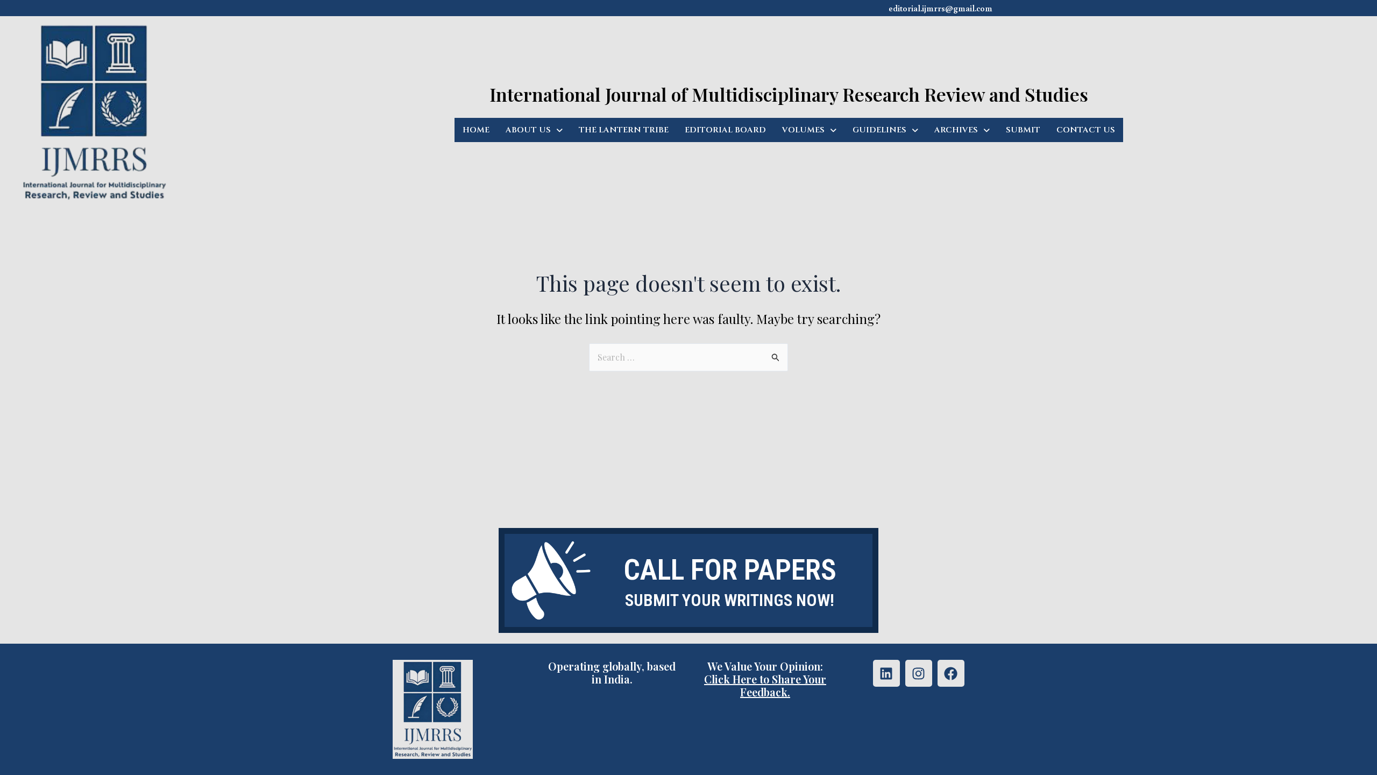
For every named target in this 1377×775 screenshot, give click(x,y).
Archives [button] (956, 130)
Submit (1023, 130)
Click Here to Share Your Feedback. (765, 685)
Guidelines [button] (879, 130)
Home (476, 130)
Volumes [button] (803, 130)
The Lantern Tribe (624, 130)
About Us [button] (528, 130)
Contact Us (1085, 130)
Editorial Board (725, 130)
